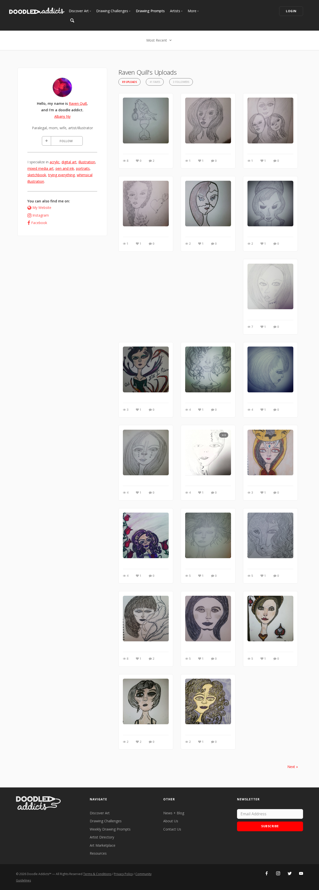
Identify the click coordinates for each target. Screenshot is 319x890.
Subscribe (270, 826)
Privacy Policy (123, 874)
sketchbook (36, 175)
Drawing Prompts (150, 10)
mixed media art (40, 168)
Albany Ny (62, 116)
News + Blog (173, 813)
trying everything (61, 175)
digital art (69, 162)
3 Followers (181, 82)
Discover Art (100, 813)
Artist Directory (102, 837)
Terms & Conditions (97, 874)
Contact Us (172, 829)
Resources (98, 853)
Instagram (40, 215)
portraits (83, 168)
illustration (87, 162)
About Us (170, 821)
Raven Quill (78, 103)
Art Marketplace (102, 845)
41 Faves (155, 82)
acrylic (55, 162)
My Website (41, 207)
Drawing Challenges (106, 821)
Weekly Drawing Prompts (110, 829)
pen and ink (65, 168)
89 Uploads (129, 82)
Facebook (39, 222)
